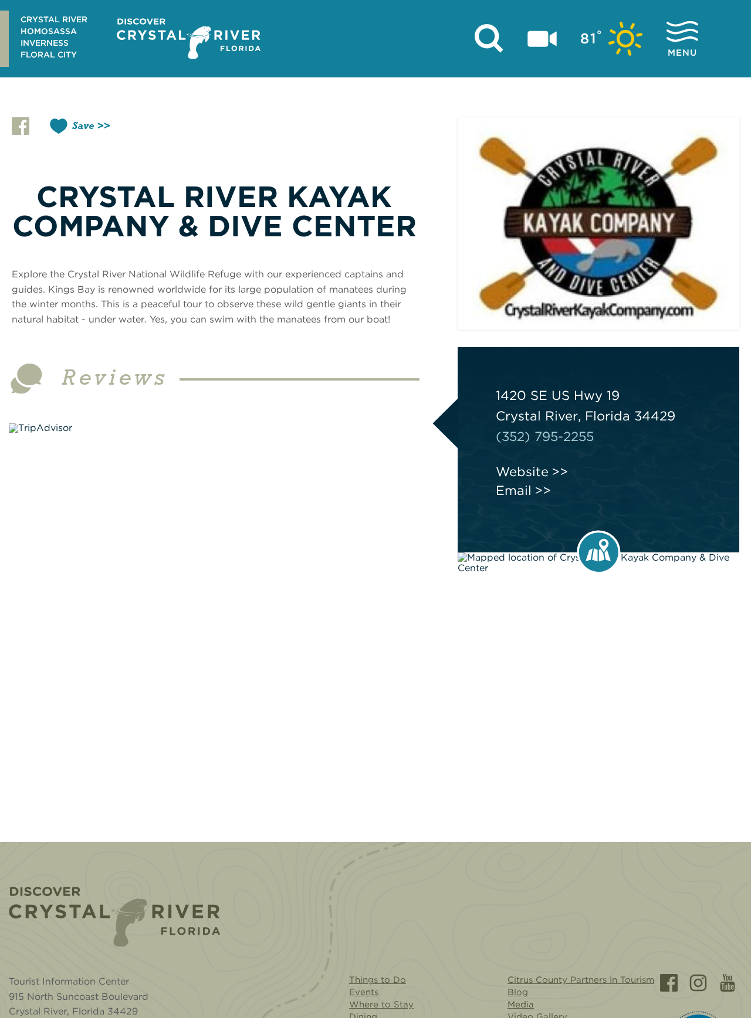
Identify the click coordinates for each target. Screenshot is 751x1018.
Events (363, 992)
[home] (189, 38)
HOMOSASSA (49, 31)
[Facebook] (669, 983)
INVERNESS (45, 42)
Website (522, 471)
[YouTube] (727, 983)
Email (514, 490)
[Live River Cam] (542, 38)
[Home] (114, 917)
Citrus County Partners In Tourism (581, 980)
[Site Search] (489, 38)
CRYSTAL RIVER (54, 19)
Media (521, 1004)
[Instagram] (698, 983)
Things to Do (377, 980)
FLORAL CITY (49, 54)
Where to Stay (381, 1004)
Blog (518, 992)
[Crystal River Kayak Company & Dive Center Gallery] (598, 223)
